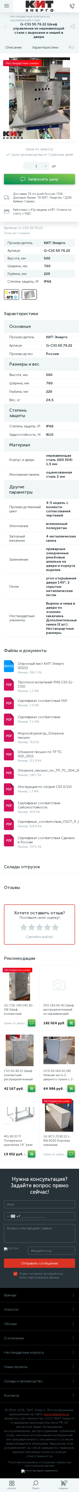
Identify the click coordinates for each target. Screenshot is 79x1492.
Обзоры (10, 1324)
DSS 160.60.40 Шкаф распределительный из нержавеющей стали (58, 1011)
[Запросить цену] (31, 1022)
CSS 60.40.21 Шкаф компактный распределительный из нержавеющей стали (18, 1079)
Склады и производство (23, 1381)
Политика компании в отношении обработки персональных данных (39, 1464)
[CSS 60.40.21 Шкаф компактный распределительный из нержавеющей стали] (19, 1050)
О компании (14, 1338)
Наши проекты (15, 1367)
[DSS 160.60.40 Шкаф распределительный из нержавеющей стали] (59, 985)
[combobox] (12, 1216)
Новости (11, 1309)
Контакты (11, 1395)
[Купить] (71, 1022)
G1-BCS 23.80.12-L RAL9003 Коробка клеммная (56, 1141)
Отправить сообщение (39, 1263)
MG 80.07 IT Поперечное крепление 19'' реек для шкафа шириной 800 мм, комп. (18, 1145)
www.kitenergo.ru (56, 1414)
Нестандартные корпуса (24, 1352)
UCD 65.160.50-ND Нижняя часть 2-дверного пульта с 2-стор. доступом (58, 1077)
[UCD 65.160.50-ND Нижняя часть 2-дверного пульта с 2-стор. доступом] (59, 1050)
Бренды (10, 1295)
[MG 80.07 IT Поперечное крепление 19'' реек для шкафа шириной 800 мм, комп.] (19, 1116)
